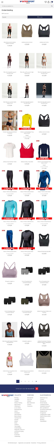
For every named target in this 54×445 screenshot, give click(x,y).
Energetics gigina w (9, 281)
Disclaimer (33, 443)
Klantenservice (43, 397)
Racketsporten (18, 409)
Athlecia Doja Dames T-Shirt (9, 161)
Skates (16, 421)
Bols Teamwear (31, 402)
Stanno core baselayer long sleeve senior (27, 132)
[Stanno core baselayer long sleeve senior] (27, 120)
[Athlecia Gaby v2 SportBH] (27, 150)
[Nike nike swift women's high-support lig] (27, 60)
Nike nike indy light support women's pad (10, 72)
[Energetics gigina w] (10, 269)
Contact (29, 404)
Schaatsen (17, 412)
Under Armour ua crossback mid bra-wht (27, 371)
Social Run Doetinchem (45, 409)
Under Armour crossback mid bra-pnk (10, 371)
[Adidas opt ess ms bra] (27, 30)
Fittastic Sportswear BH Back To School (10, 132)
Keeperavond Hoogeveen (43, 411)
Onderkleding (17, 428)
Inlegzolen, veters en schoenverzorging (19, 430)
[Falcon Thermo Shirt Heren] (44, 180)
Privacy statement (41, 443)
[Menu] (2, 2)
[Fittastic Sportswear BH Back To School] (10, 120)
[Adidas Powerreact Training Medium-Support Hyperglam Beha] (44, 329)
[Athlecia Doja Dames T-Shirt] (10, 150)
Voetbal (16, 401)
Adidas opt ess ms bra (27, 42)
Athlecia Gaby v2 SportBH (27, 161)
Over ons (29, 399)
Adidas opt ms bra (44, 42)
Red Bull (16, 433)
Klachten (42, 418)
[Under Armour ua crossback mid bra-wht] (27, 359)
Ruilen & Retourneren (45, 416)
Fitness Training (18, 402)
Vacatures (29, 406)
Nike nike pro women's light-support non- (9, 102)
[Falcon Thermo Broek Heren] (27, 180)
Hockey (16, 419)
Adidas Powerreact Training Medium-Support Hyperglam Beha (44, 342)
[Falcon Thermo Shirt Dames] (10, 210)
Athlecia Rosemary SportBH (44, 251)
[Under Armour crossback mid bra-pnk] (10, 359)
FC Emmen (17, 434)
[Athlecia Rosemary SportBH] (44, 240)
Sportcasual (17, 404)
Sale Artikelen (17, 414)
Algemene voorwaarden (24, 443)
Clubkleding (17, 436)
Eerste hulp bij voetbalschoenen (44, 403)
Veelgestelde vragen (45, 414)
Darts (15, 423)
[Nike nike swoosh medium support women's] (10, 30)
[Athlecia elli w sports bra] (44, 359)
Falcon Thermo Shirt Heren (44, 191)
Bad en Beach (17, 416)
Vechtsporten (17, 418)
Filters (40, 17)
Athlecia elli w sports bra (44, 371)
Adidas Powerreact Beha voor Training (44, 312)
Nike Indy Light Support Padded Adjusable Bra (9, 341)
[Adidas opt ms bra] (44, 30)
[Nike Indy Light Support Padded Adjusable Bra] (10, 329)
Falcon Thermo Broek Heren (27, 191)
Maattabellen (43, 421)
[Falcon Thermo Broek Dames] (10, 180)
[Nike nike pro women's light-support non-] (10, 90)
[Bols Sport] (27, 2)
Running (16, 397)
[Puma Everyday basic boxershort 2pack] (27, 269)
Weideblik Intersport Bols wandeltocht (45, 406)
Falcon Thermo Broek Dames (10, 191)
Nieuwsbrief (30, 397)
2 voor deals (17, 407)
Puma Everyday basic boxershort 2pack (27, 282)
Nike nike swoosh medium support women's (10, 43)
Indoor (16, 411)
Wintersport (17, 406)
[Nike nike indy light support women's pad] (10, 60)
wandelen (16, 399)
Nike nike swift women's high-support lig (27, 72)
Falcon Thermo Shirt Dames (9, 221)
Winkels (29, 401)
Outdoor (16, 424)
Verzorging (17, 426)
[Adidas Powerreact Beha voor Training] (44, 299)
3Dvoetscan (43, 401)
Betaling (42, 419)
